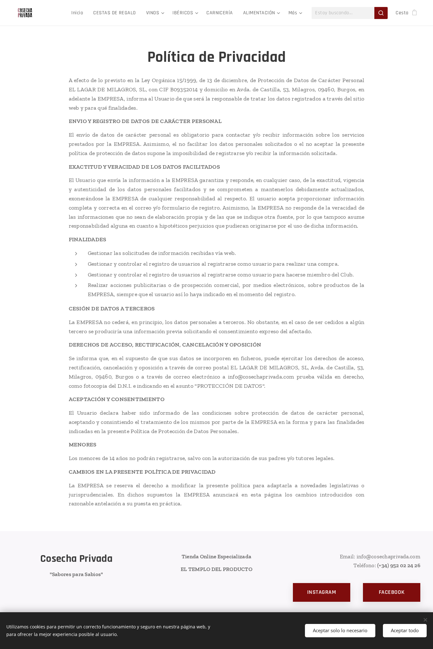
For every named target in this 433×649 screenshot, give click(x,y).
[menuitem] (79, 13)
